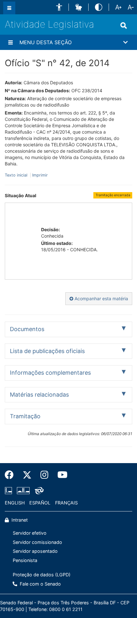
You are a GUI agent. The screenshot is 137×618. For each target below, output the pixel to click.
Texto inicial (17, 175)
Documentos (27, 329)
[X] (27, 475)
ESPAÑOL (39, 502)
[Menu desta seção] (10, 42)
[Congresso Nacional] (23, 490)
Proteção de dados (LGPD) (41, 574)
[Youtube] (60, 475)
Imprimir (40, 175)
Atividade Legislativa (49, 24)
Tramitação (25, 416)
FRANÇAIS (66, 502)
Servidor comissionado (37, 542)
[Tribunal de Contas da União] (38, 490)
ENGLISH (15, 502)
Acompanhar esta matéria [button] (100, 298)
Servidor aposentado (35, 551)
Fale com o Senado (39, 584)
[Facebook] (11, 475)
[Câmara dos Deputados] (9, 490)
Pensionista (25, 560)
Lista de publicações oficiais (47, 351)
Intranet (19, 520)
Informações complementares (50, 372)
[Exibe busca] (123, 25)
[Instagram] (44, 475)
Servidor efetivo (30, 533)
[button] (59, 7)
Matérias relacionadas (39, 394)
